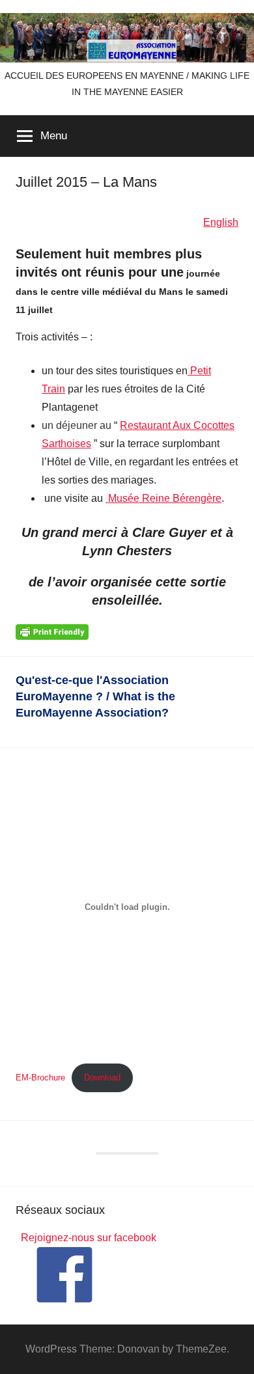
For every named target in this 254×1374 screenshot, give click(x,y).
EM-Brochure (40, 1077)
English (220, 222)
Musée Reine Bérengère (163, 498)
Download (102, 1077)
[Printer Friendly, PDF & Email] (52, 631)
